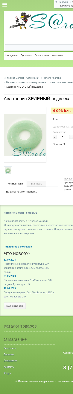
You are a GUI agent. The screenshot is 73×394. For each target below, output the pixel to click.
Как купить (11, 55)
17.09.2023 (10, 259)
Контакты (57, 55)
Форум (7, 373)
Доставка (26, 55)
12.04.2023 (10, 288)
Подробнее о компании (18, 246)
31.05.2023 (10, 276)
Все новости (14, 305)
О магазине (42, 55)
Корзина (63, 2)
